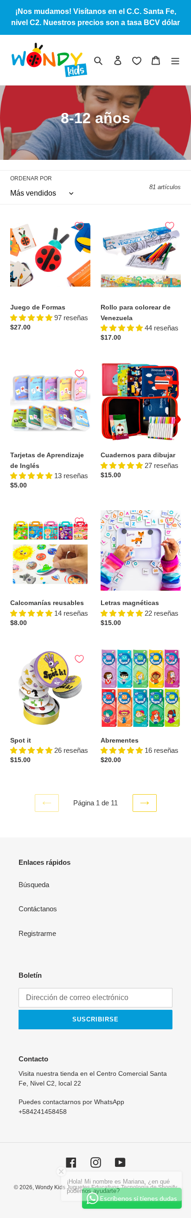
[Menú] (175, 60)
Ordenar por (31, 178)
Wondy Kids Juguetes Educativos (77, 1187)
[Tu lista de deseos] (136, 61)
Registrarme (37, 933)
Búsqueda (34, 885)
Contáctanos (38, 909)
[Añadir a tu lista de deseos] (79, 226)
